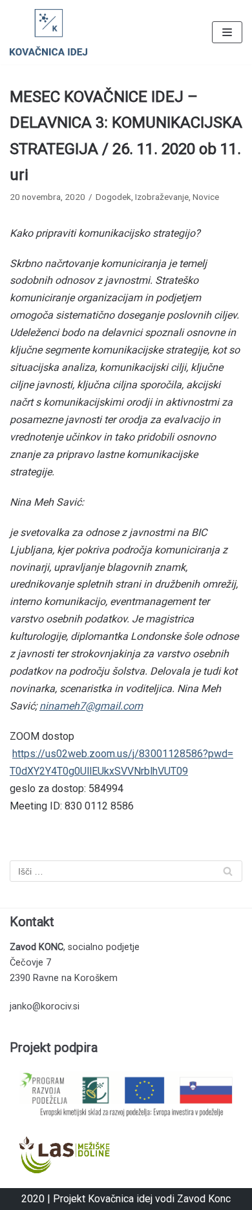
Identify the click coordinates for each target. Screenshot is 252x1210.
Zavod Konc (204, 1199)
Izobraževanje (162, 197)
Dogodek (113, 197)
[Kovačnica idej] (48, 32)
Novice (206, 197)
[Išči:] (126, 871)
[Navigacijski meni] (227, 32)
